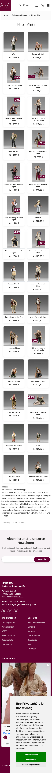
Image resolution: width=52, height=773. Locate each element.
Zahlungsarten (8, 623)
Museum (31, 631)
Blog (29, 644)
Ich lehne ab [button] (31, 759)
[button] (2, 705)
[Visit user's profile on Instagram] (5, 737)
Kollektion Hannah (19, 15)
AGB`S (4, 631)
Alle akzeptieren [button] (31, 755)
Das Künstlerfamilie (36, 623)
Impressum (6, 644)
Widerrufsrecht (8, 636)
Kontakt (31, 627)
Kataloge (31, 649)
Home (5, 15)
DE (27, 5)
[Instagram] (9, 611)
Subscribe (41, 559)
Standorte (32, 640)
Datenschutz (7, 640)
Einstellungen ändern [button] (31, 764)
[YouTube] (16, 611)
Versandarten (7, 627)
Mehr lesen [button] (7, 733)
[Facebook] (3, 611)
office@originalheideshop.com (22, 604)
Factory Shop (33, 636)
